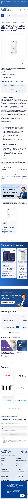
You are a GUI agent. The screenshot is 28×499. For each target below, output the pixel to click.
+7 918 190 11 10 (5, 473)
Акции (2, 462)
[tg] (22, 452)
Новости (3, 465)
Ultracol (21, 265)
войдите (4, 81)
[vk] (26, 452)
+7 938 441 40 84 (23, 473)
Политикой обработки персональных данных (13, 491)
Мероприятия (4, 464)
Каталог (3, 458)
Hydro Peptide (6, 265)
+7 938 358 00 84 (23, 480)
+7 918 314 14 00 (5, 480)
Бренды (3, 460)
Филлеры (24, 180)
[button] (10, 332)
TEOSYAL (4, 63)
